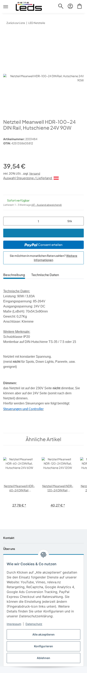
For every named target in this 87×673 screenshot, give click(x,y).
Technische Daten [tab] (45, 275)
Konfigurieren (43, 646)
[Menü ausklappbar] (5, 3)
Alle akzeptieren (43, 634)
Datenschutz (33, 624)
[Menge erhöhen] (79, 221)
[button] (61, 7)
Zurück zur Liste (15, 23)
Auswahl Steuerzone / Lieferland (28, 178)
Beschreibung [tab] (14, 275)
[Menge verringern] (7, 221)
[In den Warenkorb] (6, 35)
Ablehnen (43, 658)
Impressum (14, 624)
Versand (34, 173)
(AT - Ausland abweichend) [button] (46, 204)
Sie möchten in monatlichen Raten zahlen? (43, 258)
